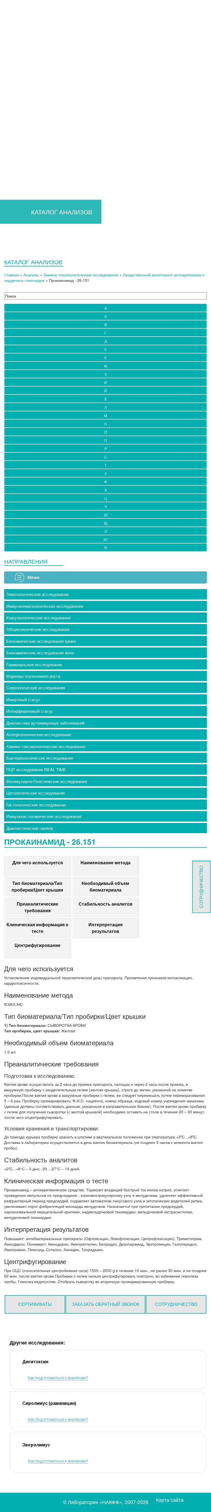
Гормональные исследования (34, 664)
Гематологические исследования (37, 594)
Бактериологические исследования (39, 758)
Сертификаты (35, 1304)
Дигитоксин (35, 1361)
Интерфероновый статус (29, 711)
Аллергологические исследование (38, 734)
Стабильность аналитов (105, 904)
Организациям (132, 113)
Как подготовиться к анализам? (58, 1377)
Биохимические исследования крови (41, 641)
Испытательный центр (69, 130)
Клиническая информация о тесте (37, 927)
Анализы (31, 274)
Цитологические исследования (35, 793)
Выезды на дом (120, 130)
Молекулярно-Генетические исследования (46, 781)
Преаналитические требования (37, 907)
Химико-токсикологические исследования (80, 274)
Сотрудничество (176, 1304)
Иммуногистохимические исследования (44, 816)
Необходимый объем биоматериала (105, 886)
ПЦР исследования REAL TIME (36, 769)
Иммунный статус (23, 699)
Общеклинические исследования (38, 629)
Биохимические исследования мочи (40, 652)
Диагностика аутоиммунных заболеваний (45, 723)
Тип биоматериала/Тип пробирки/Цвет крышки (37, 886)
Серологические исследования (35, 687)
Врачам (46, 113)
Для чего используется (37, 862)
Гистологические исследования (36, 805)
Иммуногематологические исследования (44, 606)
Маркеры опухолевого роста (33, 676)
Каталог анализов (87, 113)
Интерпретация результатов (105, 927)
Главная (21, 113)
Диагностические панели (29, 828)
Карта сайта (170, 1499)
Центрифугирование (37, 945)
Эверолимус (36, 1445)
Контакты (156, 130)
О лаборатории (177, 113)
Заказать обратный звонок (105, 1304)
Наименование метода (105, 862)
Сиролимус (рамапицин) (49, 1403)
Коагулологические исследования (38, 617)
